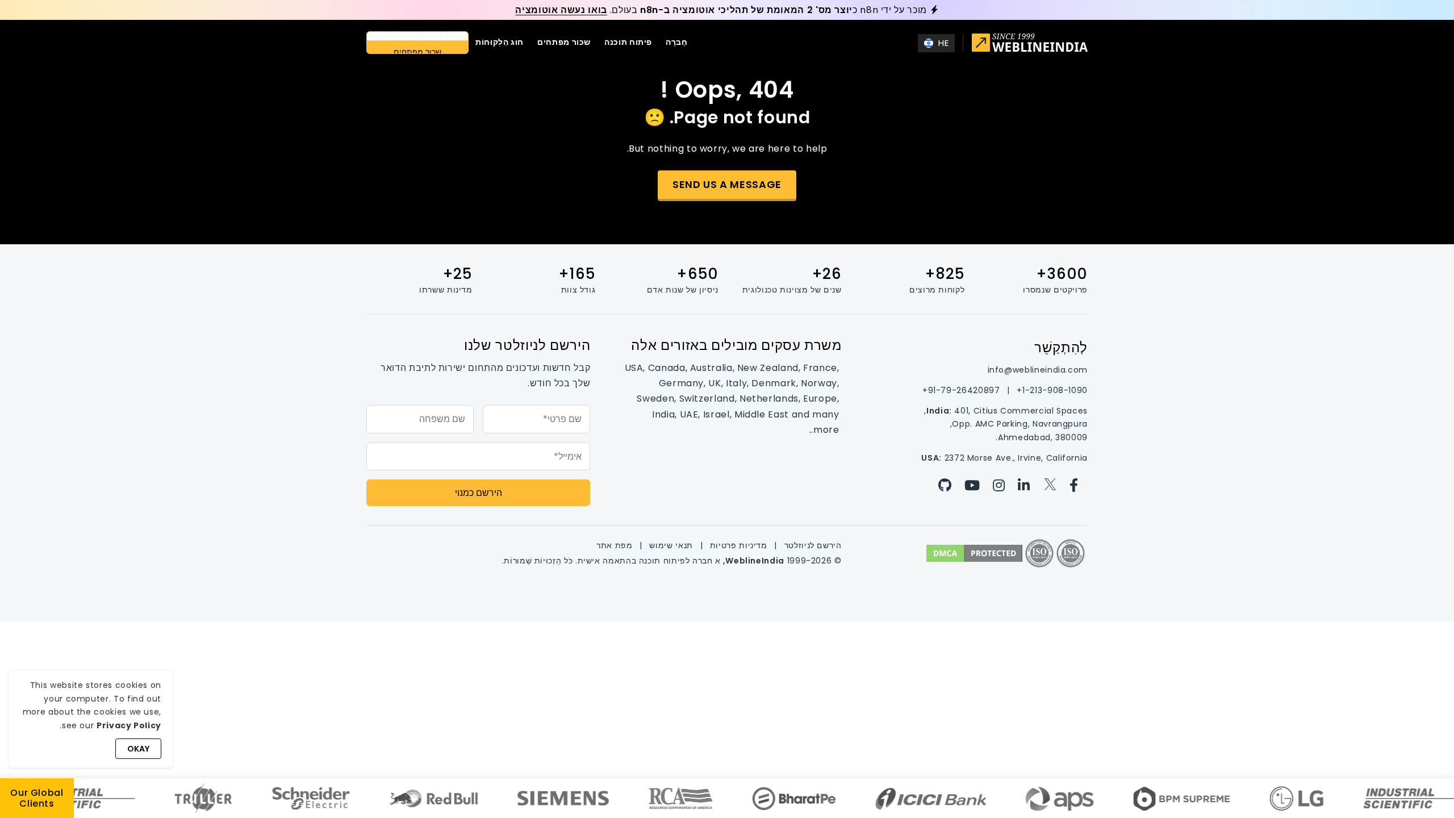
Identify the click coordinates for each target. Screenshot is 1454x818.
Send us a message (727, 184)
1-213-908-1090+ (1051, 390)
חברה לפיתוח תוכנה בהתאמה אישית (645, 560)
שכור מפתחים (564, 42)
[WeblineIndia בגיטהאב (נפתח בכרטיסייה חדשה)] (949, 485)
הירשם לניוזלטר (812, 545)
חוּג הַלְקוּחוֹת (499, 42)
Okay (138, 748)
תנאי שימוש (670, 545)
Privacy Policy (129, 725)
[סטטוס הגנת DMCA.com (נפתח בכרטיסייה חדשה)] (974, 552)
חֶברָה (677, 42)
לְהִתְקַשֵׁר (1061, 347)
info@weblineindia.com (1038, 369)
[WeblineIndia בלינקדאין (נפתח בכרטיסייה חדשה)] (1026, 485)
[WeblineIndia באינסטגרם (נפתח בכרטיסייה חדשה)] (1001, 485)
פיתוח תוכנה (628, 42)
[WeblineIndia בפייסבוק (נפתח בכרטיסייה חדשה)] (1077, 485)
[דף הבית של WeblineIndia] (1030, 44)
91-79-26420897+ (961, 390)
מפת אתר (614, 545)
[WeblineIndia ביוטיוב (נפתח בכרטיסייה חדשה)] (974, 485)
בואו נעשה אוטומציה (561, 9)
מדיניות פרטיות (737, 545)
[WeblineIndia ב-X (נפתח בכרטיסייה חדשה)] (1052, 485)
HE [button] (943, 43)
